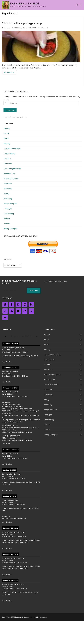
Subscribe (10, 110)
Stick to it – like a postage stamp (22, 23)
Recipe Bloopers (10, 204)
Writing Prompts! (10, 229)
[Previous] (6, 336)
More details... (7, 361)
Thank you (8, 209)
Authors (7, 128)
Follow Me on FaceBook (55, 281)
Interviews (8, 189)
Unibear (7, 219)
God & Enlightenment (12, 169)
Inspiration (32, 27)
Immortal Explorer (11, 179)
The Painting (9, 214)
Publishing (8, 199)
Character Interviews (12, 148)
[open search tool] (77, 5)
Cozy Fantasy (9, 154)
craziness (7, 159)
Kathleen (6, 27)
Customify (43, 617)
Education (8, 164)
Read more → (9, 72)
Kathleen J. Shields (24, 3)
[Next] (36, 336)
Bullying (7, 143)
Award (6, 133)
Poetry (6, 194)
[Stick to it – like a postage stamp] (41, 46)
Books (6, 138)
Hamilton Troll (9, 174)
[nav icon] (81, 5)
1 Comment (43, 27)
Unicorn (7, 224)
